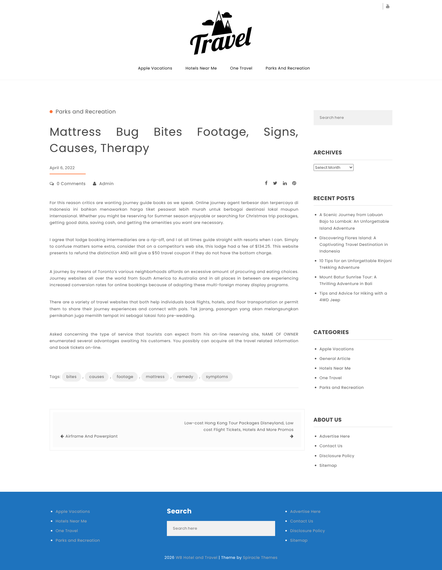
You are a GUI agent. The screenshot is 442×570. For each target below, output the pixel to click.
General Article (335, 358)
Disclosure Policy (337, 456)
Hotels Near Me (201, 68)
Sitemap (328, 465)
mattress (155, 376)
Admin (106, 184)
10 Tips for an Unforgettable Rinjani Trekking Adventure (356, 264)
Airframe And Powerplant (92, 436)
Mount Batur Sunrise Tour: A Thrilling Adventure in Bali (348, 280)
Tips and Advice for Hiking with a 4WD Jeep (353, 296)
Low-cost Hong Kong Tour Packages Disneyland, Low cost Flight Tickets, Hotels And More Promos (239, 426)
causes (96, 376)
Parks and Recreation (288, 68)
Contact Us (331, 446)
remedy (185, 376)
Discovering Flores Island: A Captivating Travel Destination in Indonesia (354, 244)
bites (71, 376)
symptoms (217, 376)
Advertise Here (335, 436)
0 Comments (71, 184)
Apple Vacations (155, 68)
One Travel (241, 68)
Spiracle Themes (260, 557)
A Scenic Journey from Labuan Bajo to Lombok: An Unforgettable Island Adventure (354, 221)
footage (125, 376)
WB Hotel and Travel (196, 557)
